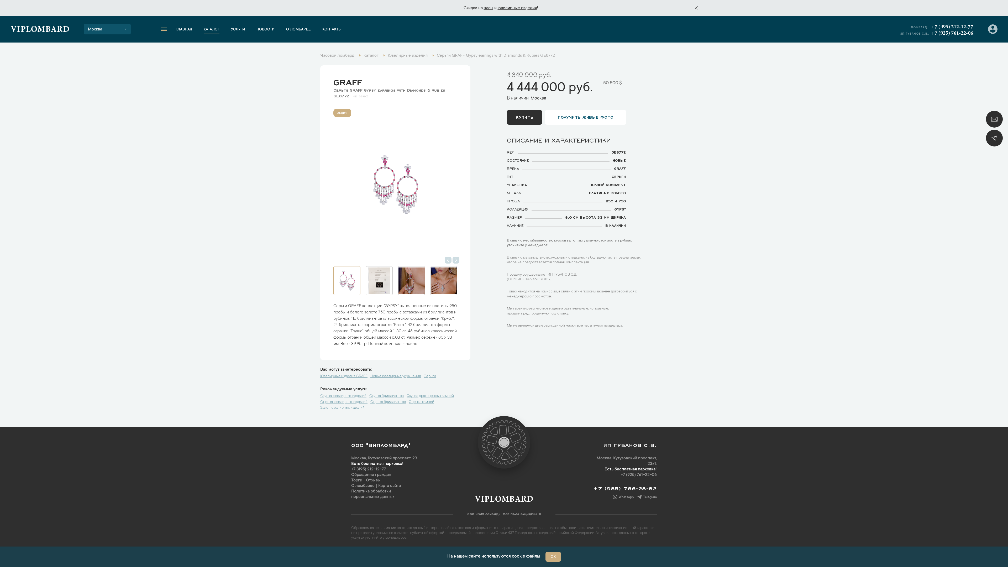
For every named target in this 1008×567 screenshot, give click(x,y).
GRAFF (347, 81)
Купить (524, 116)
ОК (553, 557)
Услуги (238, 30)
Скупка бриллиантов (386, 396)
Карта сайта (389, 486)
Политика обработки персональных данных (373, 494)
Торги (356, 480)
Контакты (332, 30)
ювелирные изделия (517, 8)
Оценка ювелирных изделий (344, 402)
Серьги (430, 376)
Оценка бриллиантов (388, 402)
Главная (184, 30)
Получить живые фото (585, 116)
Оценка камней (421, 402)
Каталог (211, 30)
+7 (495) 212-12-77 (952, 27)
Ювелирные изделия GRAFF (344, 376)
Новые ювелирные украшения (395, 376)
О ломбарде (298, 30)
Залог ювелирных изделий (342, 408)
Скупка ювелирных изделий (343, 396)
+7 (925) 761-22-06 (952, 33)
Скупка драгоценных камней (430, 396)
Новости (265, 30)
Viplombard (40, 30)
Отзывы (373, 480)
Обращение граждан (371, 474)
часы (488, 8)
